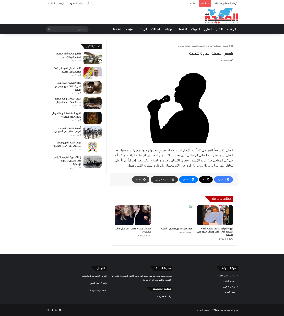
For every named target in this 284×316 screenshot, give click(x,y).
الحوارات (195, 29)
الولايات (169, 29)
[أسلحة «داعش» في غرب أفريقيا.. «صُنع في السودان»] (92, 132)
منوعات (217, 46)
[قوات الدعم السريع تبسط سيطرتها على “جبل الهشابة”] (92, 147)
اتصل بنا (51, 3)
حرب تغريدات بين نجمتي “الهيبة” (176, 228)
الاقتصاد (182, 29)
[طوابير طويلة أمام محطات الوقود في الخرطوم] (92, 58)
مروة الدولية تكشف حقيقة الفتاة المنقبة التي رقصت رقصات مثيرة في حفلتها (215, 231)
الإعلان (61, 3)
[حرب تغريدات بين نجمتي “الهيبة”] (174, 215)
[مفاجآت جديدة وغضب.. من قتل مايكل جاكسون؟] (133, 215)
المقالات (155, 29)
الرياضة (143, 29)
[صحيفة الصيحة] (221, 16)
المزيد (131, 29)
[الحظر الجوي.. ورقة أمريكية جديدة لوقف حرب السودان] (92, 103)
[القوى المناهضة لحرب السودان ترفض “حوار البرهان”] (92, 118)
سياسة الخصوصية (75, 3)
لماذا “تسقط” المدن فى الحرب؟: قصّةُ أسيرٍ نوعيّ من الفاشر (169, 3)
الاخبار (220, 29)
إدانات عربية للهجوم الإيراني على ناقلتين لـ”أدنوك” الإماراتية (67, 161)
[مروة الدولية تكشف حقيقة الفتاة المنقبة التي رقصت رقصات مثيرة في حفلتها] (215, 215)
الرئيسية (231, 29)
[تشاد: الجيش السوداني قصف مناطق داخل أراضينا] (92, 73)
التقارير (208, 29)
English (117, 29)
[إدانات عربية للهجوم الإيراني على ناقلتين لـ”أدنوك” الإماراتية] (92, 162)
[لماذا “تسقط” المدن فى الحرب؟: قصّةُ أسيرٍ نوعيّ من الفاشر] (92, 87)
